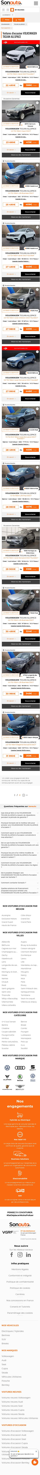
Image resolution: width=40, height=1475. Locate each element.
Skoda (5, 1373)
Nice (23, 978)
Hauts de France (9, 925)
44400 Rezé (34, 430)
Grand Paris (26, 922)
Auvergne (6, 915)
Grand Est (25, 919)
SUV (4, 1340)
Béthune (6, 945)
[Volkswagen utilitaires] (32, 1077)
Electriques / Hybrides (13, 1331)
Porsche (6, 1381)
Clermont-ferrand (29, 952)
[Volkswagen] (6, 1068)
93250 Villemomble (31, 488)
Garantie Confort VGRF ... (20, 563)
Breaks (5, 1344)
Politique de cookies (20, 1288)
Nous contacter (30, 92)
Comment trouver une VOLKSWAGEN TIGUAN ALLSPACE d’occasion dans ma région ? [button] (19, 865)
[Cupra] (6, 1077)
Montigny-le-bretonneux (10, 972)
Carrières (20, 1294)
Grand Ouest (7, 922)
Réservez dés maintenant (21, 155)
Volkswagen (8, 1356)
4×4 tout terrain (9, 1022)
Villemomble (7, 1002)
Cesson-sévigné (28, 948)
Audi (4, 1360)
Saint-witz (6, 992)
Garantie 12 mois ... (20, 80)
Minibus (5, 1038)
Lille (22, 962)
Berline (5, 1025)
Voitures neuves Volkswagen (16, 1398)
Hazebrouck (7, 958)
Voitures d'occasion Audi (14, 1435)
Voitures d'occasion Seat (14, 1439)
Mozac (4, 975)
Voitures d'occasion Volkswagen (18, 1431)
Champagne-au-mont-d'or (10, 952)
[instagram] (21, 1254)
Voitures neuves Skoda (13, 1414)
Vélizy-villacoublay (10, 998)
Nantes (5, 978)
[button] (36, 3)
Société (24, 1048)
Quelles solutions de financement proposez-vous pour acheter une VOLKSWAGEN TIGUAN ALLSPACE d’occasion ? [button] (19, 891)
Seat (4, 1365)
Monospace (26, 1038)
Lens (4, 962)
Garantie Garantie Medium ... (20, 261)
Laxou (23, 958)
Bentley (5, 1385)
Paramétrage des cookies (20, 1313)
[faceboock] (13, 1254)
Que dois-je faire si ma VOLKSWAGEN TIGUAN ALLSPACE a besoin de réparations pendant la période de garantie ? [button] (18, 815)
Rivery (23, 985)
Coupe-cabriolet (9, 1032)
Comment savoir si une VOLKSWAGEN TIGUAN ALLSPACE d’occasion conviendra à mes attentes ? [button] (18, 835)
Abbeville (6, 942)
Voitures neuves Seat (12, 1406)
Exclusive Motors (9, 919)
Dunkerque (26, 955)
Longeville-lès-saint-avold (10, 965)
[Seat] (32, 1068)
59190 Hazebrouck (32, 186)
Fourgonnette (8, 1035)
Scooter (5, 1048)
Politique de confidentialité (20, 1282)
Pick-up (24, 1042)
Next (23, 795)
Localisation (6, 15)
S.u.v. (23, 1045)
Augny (24, 942)
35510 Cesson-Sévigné (30, 737)
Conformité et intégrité (20, 1276)
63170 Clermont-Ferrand (30, 125)
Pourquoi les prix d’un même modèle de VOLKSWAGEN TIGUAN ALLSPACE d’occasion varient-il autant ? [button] (19, 855)
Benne (24, 1022)
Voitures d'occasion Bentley (15, 1463)
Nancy (24, 975)
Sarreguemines (28, 992)
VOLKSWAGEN (20, 436)
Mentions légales (20, 1269)
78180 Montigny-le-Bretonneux (30, 552)
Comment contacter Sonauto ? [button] (13, 883)
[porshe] (6, 1087)
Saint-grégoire (8, 988)
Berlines (6, 1335)
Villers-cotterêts (9, 1005)
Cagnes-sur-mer (9, 948)
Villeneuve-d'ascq (29, 1002)
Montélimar (26, 968)
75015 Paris (34, 310)
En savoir (10, 93)
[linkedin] (29, 1254)
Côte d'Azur (26, 915)
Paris (23, 982)
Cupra (5, 1369)
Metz (4, 968)
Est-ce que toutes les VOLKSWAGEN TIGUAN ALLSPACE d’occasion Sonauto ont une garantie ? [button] (20, 845)
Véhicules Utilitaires (11, 1377)
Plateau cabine (8, 1045)
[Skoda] (19, 1077)
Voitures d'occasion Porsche (16, 1459)
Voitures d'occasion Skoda (15, 1448)
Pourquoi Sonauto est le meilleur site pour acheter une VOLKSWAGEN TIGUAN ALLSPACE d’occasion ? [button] (19, 825)
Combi (24, 1028)
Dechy (4, 955)
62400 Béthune (33, 67)
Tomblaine (25, 995)
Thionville (6, 995)
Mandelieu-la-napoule (29, 965)
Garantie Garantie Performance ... (21, 626)
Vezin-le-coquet (28, 998)
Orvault (5, 982)
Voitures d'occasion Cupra (15, 1443)
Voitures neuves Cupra (13, 1410)
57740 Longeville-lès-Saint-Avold (30, 676)
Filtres (7, 19)
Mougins (25, 972)
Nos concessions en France (20, 1301)
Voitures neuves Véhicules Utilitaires (20, 1418)
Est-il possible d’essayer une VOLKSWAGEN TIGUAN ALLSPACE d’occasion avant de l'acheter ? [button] (19, 875)
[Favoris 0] (37, 45)
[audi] (19, 1068)
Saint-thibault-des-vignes (29, 988)
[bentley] (19, 1087)
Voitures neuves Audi (12, 1402)
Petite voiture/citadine (10, 1042)
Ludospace (26, 1035)
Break (23, 1025)
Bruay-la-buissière (29, 945)
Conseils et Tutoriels (20, 1307)
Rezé (4, 985)
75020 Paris (34, 613)
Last (27, 796)
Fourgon (25, 1032)
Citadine (5, 1028)
